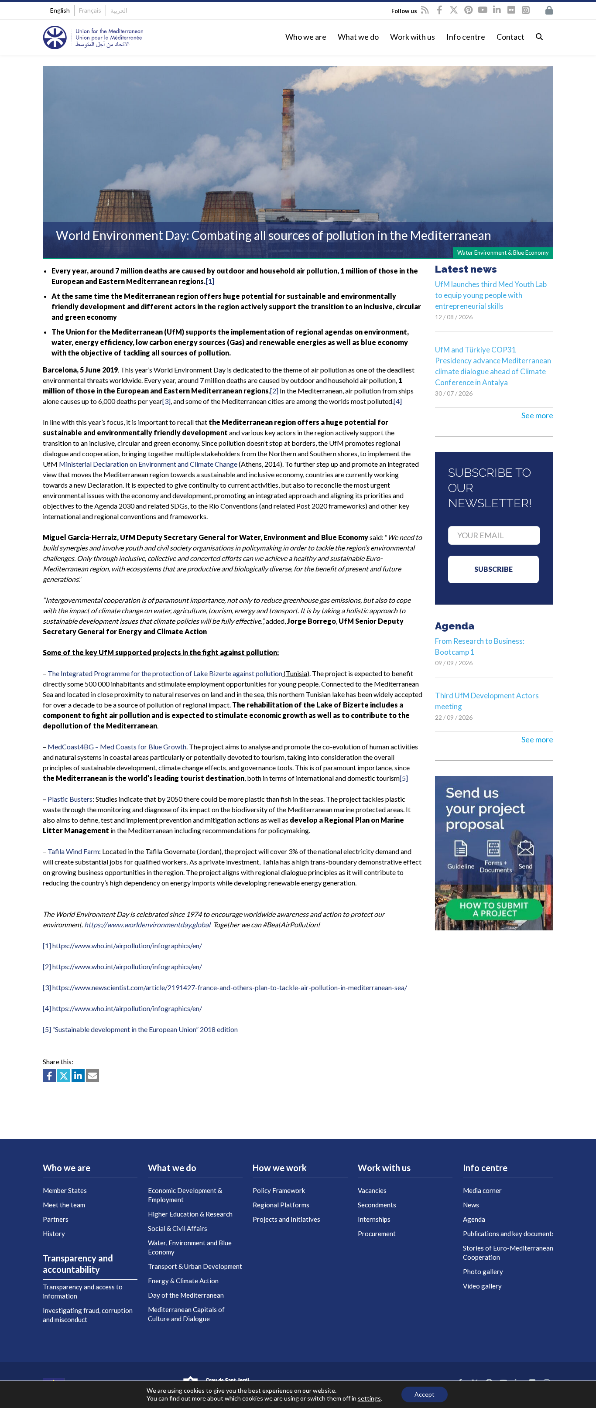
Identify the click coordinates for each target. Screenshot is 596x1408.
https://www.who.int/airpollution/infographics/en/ (127, 945)
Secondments (377, 1205)
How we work (280, 1167)
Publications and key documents (509, 1233)
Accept (424, 1394)
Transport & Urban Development (195, 1266)
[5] (404, 778)
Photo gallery (483, 1271)
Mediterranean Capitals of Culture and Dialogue (186, 1314)
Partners (56, 1219)
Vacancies (372, 1190)
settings (369, 1398)
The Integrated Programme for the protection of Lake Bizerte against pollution (165, 673)
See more (537, 415)
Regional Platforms (281, 1205)
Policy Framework (279, 1190)
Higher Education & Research (190, 1214)
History (54, 1233)
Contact (510, 36)
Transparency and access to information (83, 1291)
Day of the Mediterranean (186, 1295)
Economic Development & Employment (185, 1194)
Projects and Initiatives (286, 1219)
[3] (166, 401)
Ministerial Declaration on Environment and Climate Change (148, 464)
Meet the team (64, 1205)
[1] (210, 281)
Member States (65, 1190)
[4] (398, 401)
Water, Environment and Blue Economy (190, 1247)
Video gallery (482, 1286)
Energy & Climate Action (183, 1281)
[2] (274, 390)
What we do (358, 36)
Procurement (377, 1233)
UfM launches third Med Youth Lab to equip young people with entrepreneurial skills (491, 295)
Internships (374, 1219)
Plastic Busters (70, 799)
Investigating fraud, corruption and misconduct (88, 1314)
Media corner (482, 1190)
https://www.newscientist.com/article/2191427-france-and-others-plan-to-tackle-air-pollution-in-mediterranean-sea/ (229, 987)
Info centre (465, 36)
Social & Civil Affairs (177, 1228)
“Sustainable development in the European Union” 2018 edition (145, 1029)
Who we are (305, 36)
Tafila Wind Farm (73, 851)
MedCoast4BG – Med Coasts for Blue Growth (117, 746)
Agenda (474, 1219)
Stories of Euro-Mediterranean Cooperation (508, 1252)
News (471, 1205)
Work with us (412, 36)
